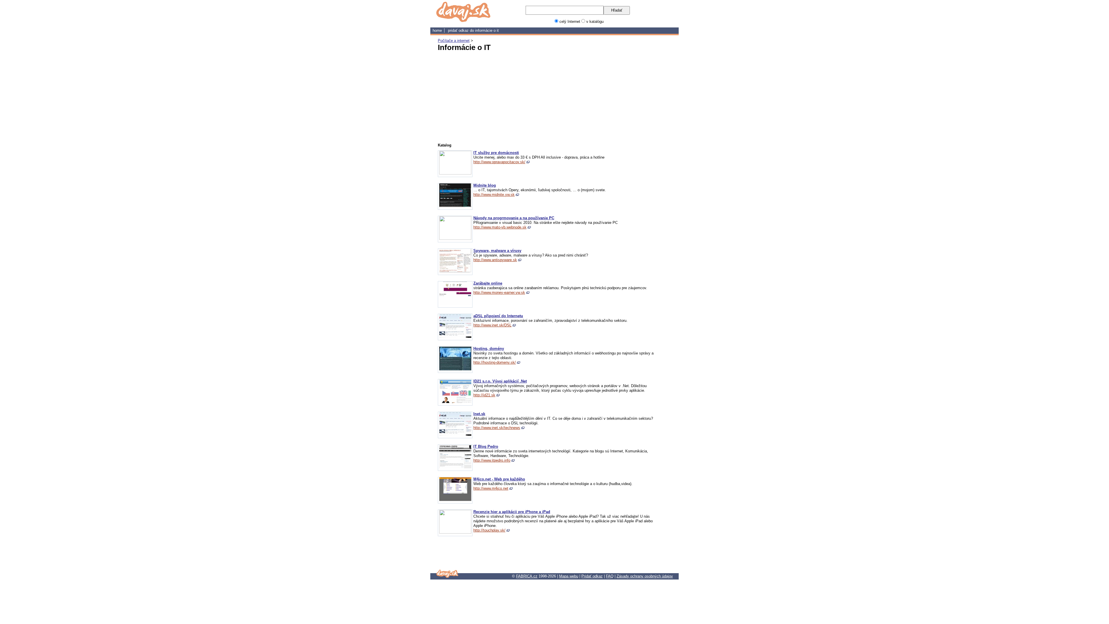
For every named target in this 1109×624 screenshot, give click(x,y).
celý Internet (569, 21)
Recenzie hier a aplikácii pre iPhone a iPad (511, 512)
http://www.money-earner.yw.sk (499, 292)
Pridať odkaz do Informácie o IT (473, 30)
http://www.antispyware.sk (495, 260)
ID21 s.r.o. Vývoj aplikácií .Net (500, 381)
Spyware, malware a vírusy (497, 250)
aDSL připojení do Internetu (498, 316)
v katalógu (595, 21)
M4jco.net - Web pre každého (499, 479)
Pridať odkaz (592, 576)
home (437, 30)
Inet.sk (479, 414)
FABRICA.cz (526, 576)
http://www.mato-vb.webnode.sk (499, 227)
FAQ (609, 576)
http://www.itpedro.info (491, 460)
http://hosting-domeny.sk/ (494, 362)
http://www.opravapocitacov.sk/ (499, 162)
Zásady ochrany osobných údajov (645, 576)
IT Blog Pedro (485, 446)
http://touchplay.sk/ (489, 530)
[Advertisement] (496, 96)
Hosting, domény (488, 348)
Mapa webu (568, 576)
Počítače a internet (454, 40)
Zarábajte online (487, 283)
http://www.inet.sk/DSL (492, 325)
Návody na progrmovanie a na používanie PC (513, 218)
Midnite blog (484, 185)
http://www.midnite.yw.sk (494, 194)
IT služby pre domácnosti (496, 153)
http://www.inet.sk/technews (496, 428)
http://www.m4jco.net (490, 488)
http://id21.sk (484, 395)
